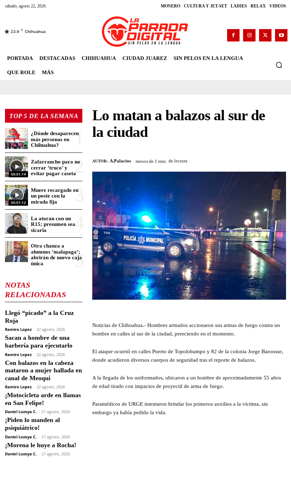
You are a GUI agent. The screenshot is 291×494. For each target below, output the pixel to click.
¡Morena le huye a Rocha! (40, 445)
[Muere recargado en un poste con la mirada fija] (16, 195)
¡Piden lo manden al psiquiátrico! (32, 423)
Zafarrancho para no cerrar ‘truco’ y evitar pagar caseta (55, 167)
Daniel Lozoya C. (21, 411)
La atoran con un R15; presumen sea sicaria (53, 224)
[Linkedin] (263, 160)
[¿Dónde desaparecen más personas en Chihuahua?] (16, 138)
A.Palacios (120, 160)
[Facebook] (233, 35)
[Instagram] (249, 35)
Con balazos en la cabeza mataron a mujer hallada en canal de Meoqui (43, 370)
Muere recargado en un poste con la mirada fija (54, 196)
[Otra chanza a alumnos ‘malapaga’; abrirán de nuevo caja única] (16, 251)
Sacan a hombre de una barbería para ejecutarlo (38, 341)
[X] (265, 35)
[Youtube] (281, 35)
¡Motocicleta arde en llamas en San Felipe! (43, 399)
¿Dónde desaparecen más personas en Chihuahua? (55, 139)
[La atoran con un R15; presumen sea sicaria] (16, 223)
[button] (279, 65)
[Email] (279, 160)
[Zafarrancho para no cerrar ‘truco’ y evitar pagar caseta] (16, 166)
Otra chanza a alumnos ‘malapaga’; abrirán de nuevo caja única (56, 254)
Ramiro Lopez (18, 329)
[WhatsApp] (246, 160)
